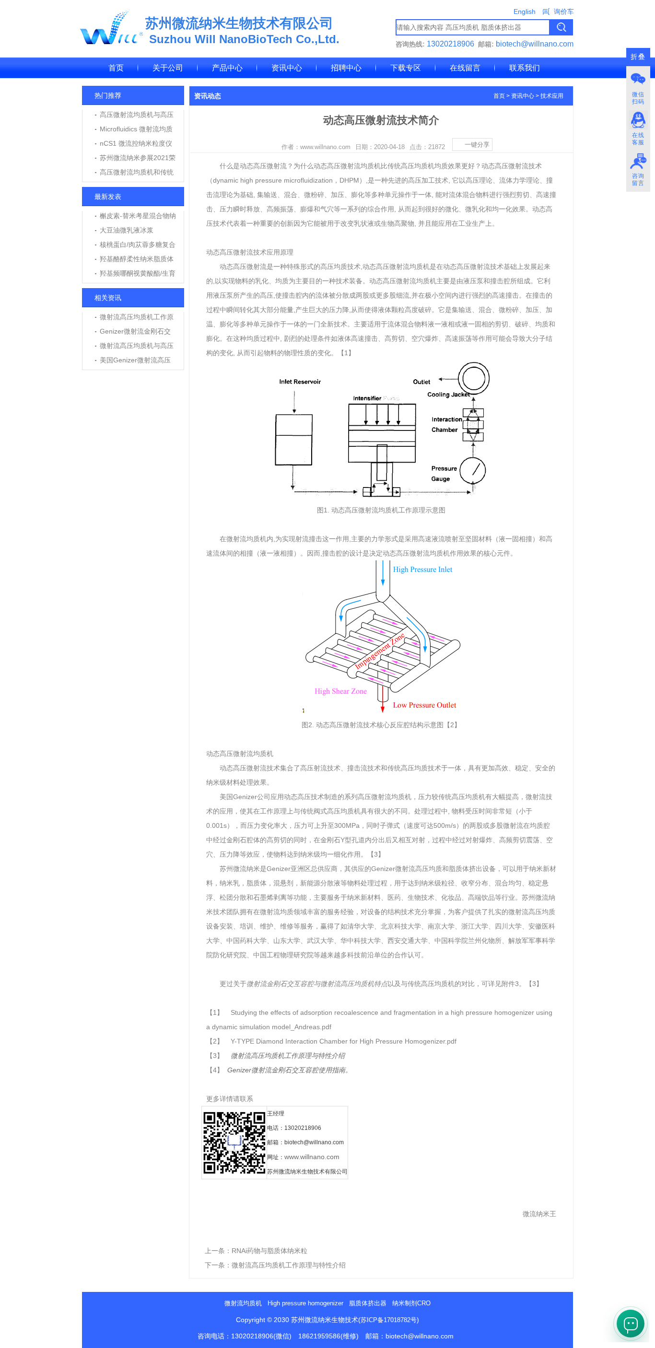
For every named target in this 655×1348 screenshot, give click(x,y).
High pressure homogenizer (305, 1303)
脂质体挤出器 (367, 1303)
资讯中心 (286, 68)
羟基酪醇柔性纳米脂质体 (137, 259)
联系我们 (524, 68)
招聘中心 (346, 68)
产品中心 (227, 68)
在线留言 (465, 68)
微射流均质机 (243, 1303)
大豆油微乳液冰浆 (126, 230)
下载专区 (405, 68)
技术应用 (551, 96)
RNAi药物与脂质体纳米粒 (269, 1251)
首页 (116, 68)
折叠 (638, 56)
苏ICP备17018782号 (389, 1320)
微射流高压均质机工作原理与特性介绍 (289, 1265)
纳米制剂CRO (411, 1303)
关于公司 (167, 68)
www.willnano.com (311, 1157)
